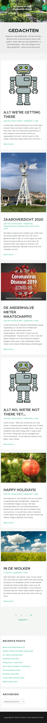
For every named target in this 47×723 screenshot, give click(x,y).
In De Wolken (17, 568)
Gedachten (28, 121)
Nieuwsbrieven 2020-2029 (27, 226)
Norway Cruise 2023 (11, 674)
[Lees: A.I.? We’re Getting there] (23, 82)
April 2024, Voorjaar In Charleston (16, 666)
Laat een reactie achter (13, 121)
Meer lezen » (9, 144)
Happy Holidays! (20, 490)
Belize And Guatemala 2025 (14, 647)
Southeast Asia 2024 (11, 658)
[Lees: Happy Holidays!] (23, 467)
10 (31, 615)
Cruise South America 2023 (13, 678)
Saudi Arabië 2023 (10, 681)
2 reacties (8, 572)
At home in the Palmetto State (22, 8)
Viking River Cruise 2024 (12, 662)
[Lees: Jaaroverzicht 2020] (23, 182)
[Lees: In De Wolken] (23, 546)
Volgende (23, 619)
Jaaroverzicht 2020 (23, 219)
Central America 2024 (11, 670)
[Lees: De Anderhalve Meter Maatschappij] (23, 281)
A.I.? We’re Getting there (13, 655)
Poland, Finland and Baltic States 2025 (18, 651)
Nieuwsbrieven (10, 226)
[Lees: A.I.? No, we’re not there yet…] (23, 380)
